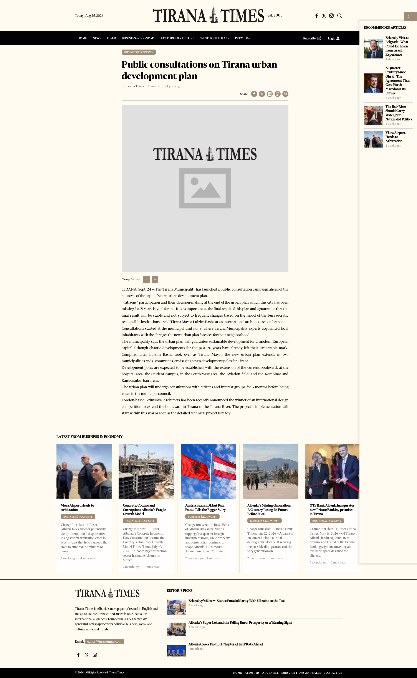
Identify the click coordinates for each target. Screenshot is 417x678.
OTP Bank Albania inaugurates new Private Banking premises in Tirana (332, 509)
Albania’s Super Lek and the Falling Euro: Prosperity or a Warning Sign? (241, 622)
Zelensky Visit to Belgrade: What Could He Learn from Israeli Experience (397, 46)
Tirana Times (135, 86)
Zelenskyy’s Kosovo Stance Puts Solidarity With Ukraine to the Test (237, 601)
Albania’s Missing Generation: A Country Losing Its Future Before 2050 (269, 509)
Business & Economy (138, 52)
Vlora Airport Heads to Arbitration (395, 137)
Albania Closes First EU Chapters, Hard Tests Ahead (226, 644)
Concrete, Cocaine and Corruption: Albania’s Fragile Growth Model (144, 509)
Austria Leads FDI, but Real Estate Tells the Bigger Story (205, 507)
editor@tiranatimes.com (104, 641)
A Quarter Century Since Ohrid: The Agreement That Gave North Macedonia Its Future (398, 80)
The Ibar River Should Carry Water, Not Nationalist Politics (399, 113)
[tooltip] (316, 15)
